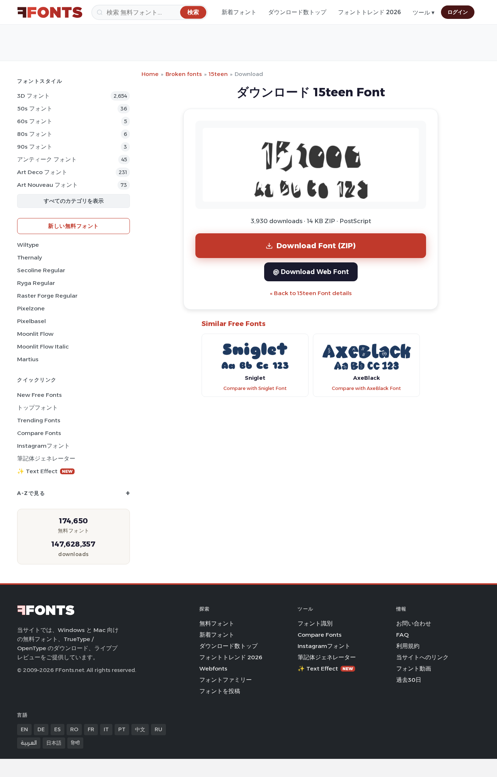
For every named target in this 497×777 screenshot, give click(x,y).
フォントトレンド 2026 (369, 12)
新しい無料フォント (73, 225)
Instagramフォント (43, 445)
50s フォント (34, 108)
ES (57, 729)
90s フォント (34, 146)
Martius (28, 359)
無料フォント (216, 623)
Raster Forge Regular (47, 295)
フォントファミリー (225, 679)
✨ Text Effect (45, 471)
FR (91, 729)
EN (24, 729)
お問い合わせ (413, 623)
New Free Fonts (39, 394)
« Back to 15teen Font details (311, 293)
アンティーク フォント (47, 159)
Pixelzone (31, 308)
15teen (218, 74)
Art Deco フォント (42, 172)
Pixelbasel (31, 321)
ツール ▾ (423, 12)
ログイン (458, 12)
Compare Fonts (39, 433)
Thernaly (29, 257)
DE (41, 729)
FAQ (402, 634)
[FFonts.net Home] (50, 12)
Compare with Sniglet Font (255, 388)
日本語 (53, 743)
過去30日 (408, 679)
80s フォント (34, 133)
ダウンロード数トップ (297, 12)
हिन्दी (75, 743)
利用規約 (408, 646)
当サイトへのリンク (422, 657)
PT (122, 729)
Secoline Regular (41, 270)
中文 (140, 729)
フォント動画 (413, 668)
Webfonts (213, 668)
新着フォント (239, 12)
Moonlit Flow (35, 333)
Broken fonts (184, 74)
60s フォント (34, 121)
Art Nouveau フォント (47, 184)
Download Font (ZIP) (316, 245)
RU (158, 729)
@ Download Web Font (311, 271)
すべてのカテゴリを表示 (74, 200)
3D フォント (33, 95)
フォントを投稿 (219, 691)
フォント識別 (315, 623)
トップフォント (37, 407)
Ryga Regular (36, 282)
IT (106, 729)
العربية (29, 743)
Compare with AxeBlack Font (366, 388)
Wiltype (28, 244)
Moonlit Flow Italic (43, 346)
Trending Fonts (38, 420)
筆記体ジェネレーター (46, 458)
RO (74, 729)
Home (150, 74)
